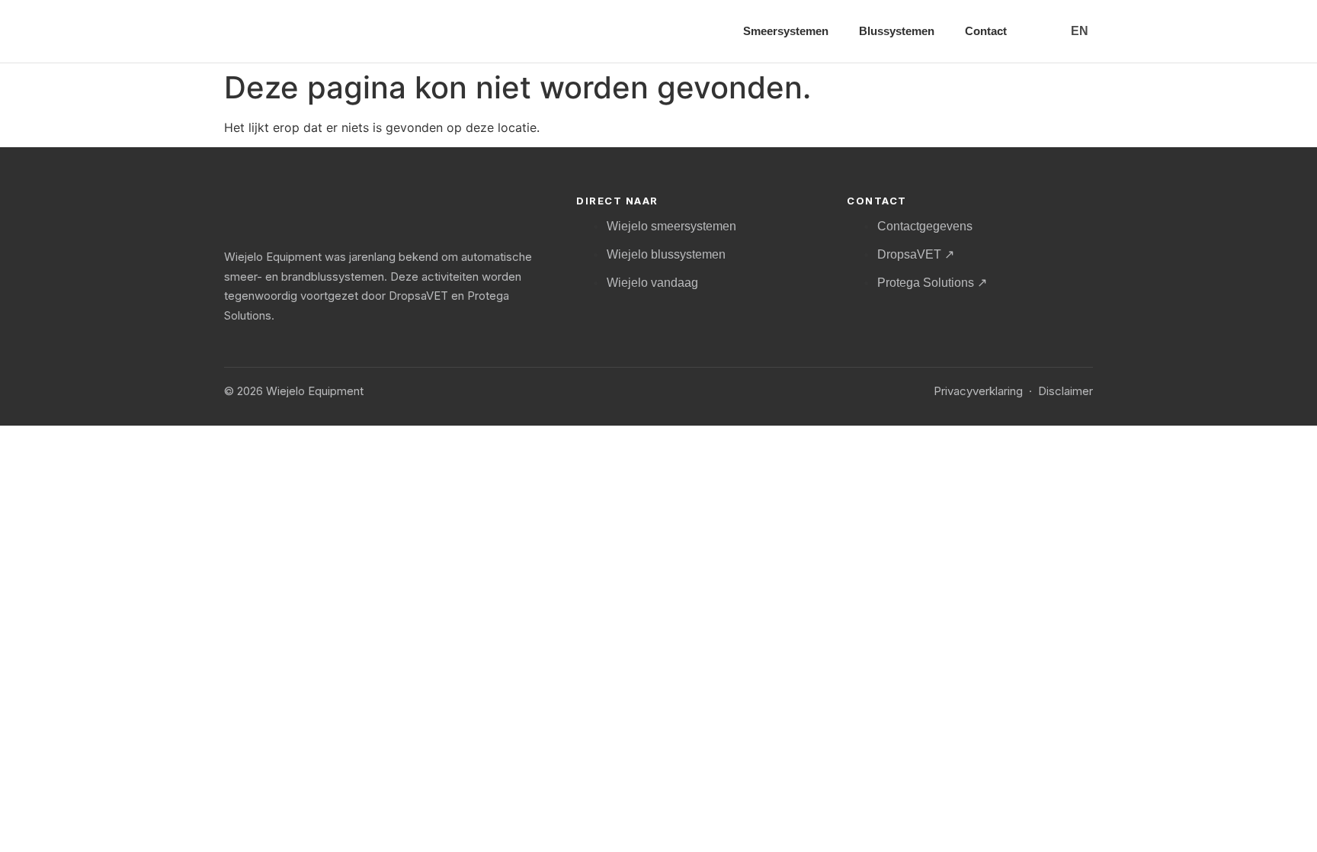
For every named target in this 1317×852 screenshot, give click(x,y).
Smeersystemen (785, 30)
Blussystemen (896, 30)
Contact (986, 30)
